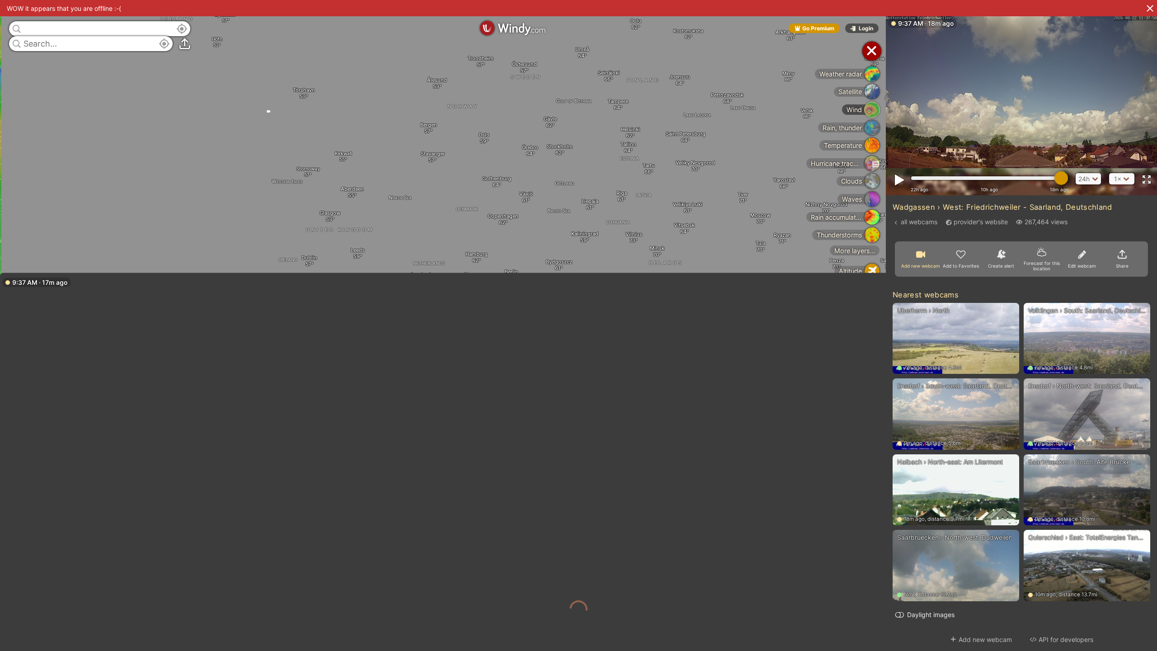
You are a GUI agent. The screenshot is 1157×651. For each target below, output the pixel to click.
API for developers (1066, 639)
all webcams (919, 222)
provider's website (981, 222)
